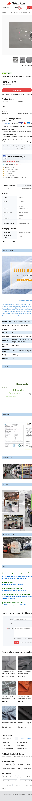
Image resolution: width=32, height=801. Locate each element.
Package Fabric (7, 785)
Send (16, 643)
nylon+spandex (6, 742)
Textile (7, 12)
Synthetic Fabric (15, 12)
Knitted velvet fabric (22, 748)
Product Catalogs (26, 738)
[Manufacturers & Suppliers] (16, 3)
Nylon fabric (20, 745)
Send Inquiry (17, 90)
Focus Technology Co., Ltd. (21, 794)
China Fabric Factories (9, 777)
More (3, 788)
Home (3, 12)
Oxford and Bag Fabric (8, 748)
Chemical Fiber (7, 764)
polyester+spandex (22, 742)
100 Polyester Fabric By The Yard (11, 768)
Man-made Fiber (18, 764)
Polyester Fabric (6, 745)
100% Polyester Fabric (25, 12)
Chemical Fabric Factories (10, 781)
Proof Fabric (18, 785)
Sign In (4, 177)
